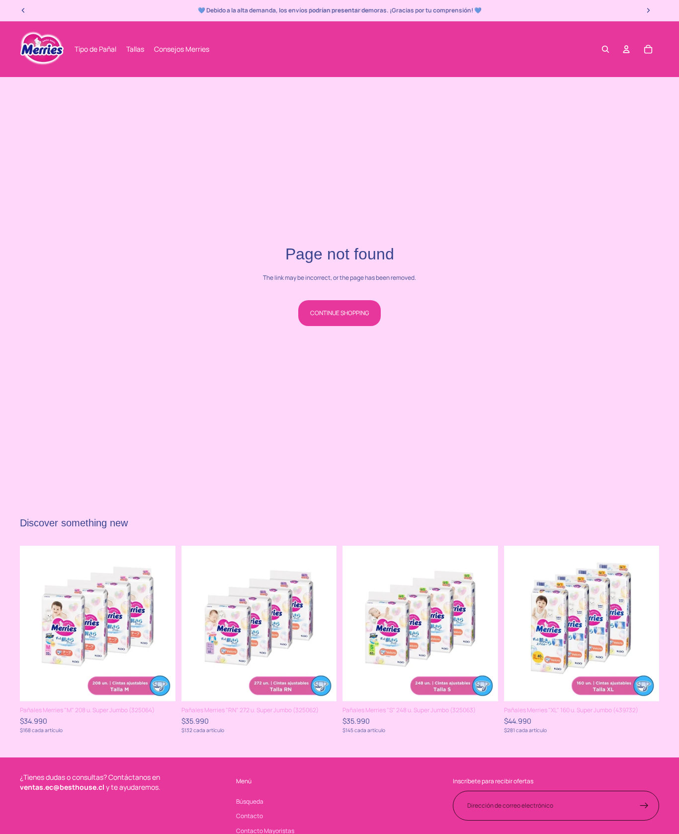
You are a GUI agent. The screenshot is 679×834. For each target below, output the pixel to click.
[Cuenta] (626, 49)
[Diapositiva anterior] (35, 624)
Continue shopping (339, 313)
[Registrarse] (644, 805)
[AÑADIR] (160, 686)
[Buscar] (605, 49)
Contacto (249, 816)
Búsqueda (249, 801)
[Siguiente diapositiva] (160, 624)
